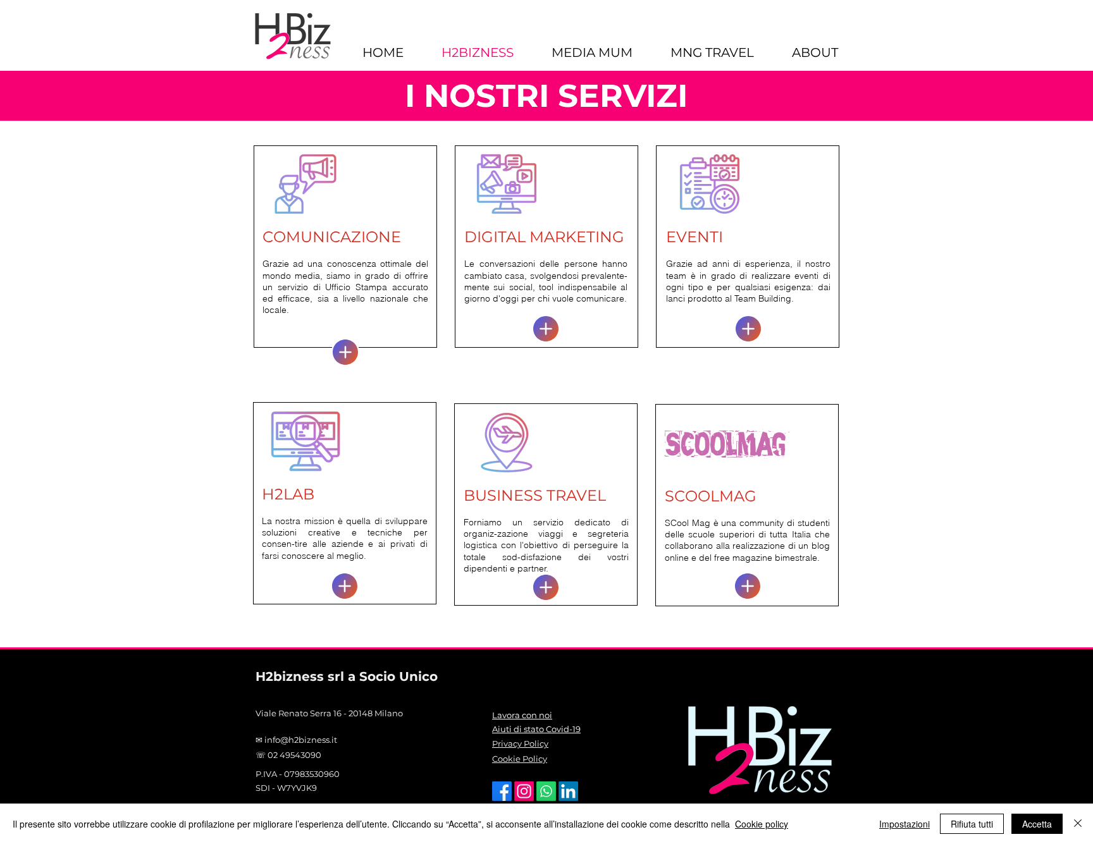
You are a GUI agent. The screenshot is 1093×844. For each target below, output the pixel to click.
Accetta (1037, 823)
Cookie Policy (519, 759)
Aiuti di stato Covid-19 (536, 729)
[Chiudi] (1077, 824)
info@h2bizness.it (300, 740)
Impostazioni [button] (904, 823)
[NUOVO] (345, 352)
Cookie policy (761, 823)
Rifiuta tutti (972, 823)
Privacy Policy (520, 743)
